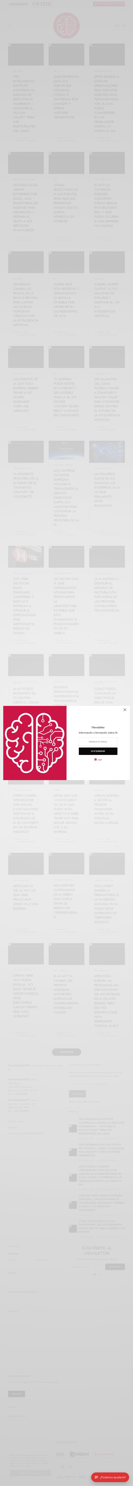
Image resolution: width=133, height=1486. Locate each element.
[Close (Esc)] (125, 711)
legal (100, 759)
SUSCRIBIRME (98, 751)
